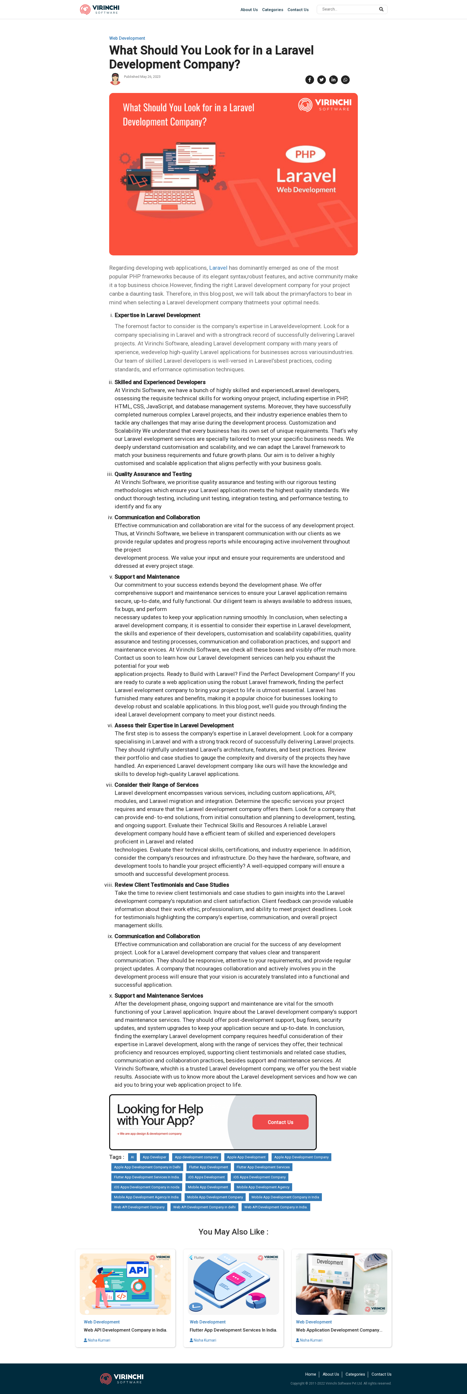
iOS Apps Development (206, 1177)
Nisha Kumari (98, 1340)
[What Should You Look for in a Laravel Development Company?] (233, 174)
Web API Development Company (139, 1207)
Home (310, 1374)
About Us (249, 9)
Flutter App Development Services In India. (147, 1177)
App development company (196, 1157)
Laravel (219, 268)
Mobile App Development (208, 1187)
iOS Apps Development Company (260, 1177)
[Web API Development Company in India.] (125, 1284)
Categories (272, 9)
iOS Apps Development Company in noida (146, 1187)
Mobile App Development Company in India (285, 1197)
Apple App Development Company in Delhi (147, 1167)
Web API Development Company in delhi (204, 1207)
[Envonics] (125, 1378)
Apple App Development (246, 1157)
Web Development (127, 38)
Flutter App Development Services (263, 1167)
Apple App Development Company (301, 1157)
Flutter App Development (208, 1167)
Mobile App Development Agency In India (146, 1197)
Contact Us (298, 9)
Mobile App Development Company (215, 1197)
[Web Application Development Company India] (341, 1284)
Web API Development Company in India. (276, 1207)
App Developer (154, 1157)
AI (132, 1157)
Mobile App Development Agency (263, 1187)
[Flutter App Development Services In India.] (233, 1284)
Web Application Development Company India (337, 1330)
